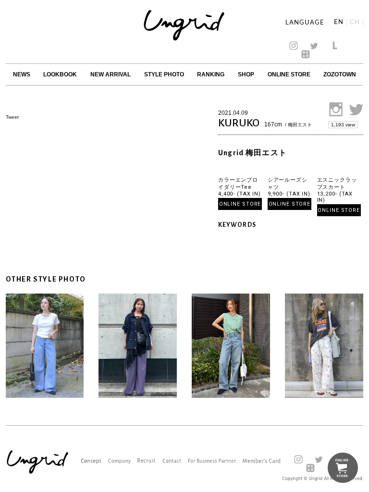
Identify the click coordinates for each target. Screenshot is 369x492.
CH (355, 22)
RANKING (210, 74)
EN (339, 22)
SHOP (246, 74)
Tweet (12, 117)
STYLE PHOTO (164, 74)
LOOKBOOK (60, 74)
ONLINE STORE (289, 74)
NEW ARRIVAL (110, 74)
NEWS (21, 74)
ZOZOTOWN (339, 74)
